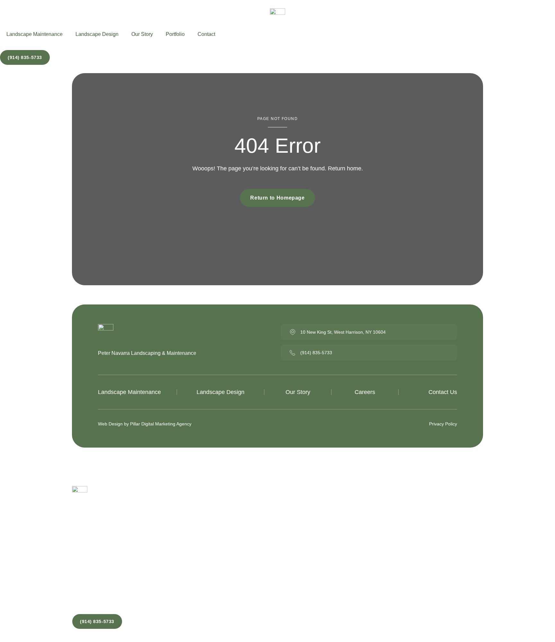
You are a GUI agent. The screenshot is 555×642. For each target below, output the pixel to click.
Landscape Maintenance (34, 34)
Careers (365, 392)
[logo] (277, 17)
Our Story (142, 34)
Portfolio (175, 34)
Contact (206, 34)
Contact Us (442, 392)
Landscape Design (97, 34)
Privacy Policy (443, 423)
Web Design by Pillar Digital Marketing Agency (144, 423)
